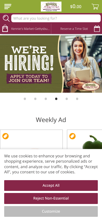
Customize (51, 211)
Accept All (51, 185)
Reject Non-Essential (51, 198)
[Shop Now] (8, 6)
